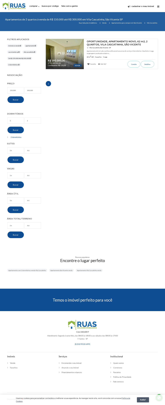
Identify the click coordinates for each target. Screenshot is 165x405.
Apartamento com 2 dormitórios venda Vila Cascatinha (27, 270)
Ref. (103, 64)
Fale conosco (118, 381)
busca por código (50, 6)
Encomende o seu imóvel (71, 363)
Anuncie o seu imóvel (70, 368)
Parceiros (117, 372)
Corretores (117, 368)
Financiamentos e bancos (72, 372)
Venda (12, 363)
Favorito (93, 64)
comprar (33, 6)
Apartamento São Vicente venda (61, 270)
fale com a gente (69, 6)
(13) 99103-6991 (83, 344)
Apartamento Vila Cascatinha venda (89, 270)
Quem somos (118, 363)
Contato (134, 64)
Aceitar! (143, 400)
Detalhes (147, 64)
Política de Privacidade (122, 377)
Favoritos (14, 368)
